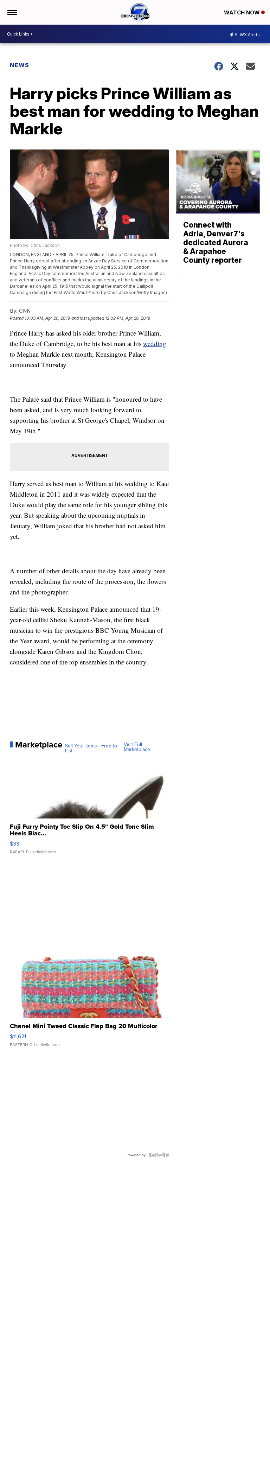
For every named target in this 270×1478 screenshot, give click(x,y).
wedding (154, 343)
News (19, 65)
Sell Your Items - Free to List (91, 748)
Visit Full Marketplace (137, 747)
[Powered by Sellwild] (158, 1154)
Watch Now (242, 12)
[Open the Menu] (11, 12)
